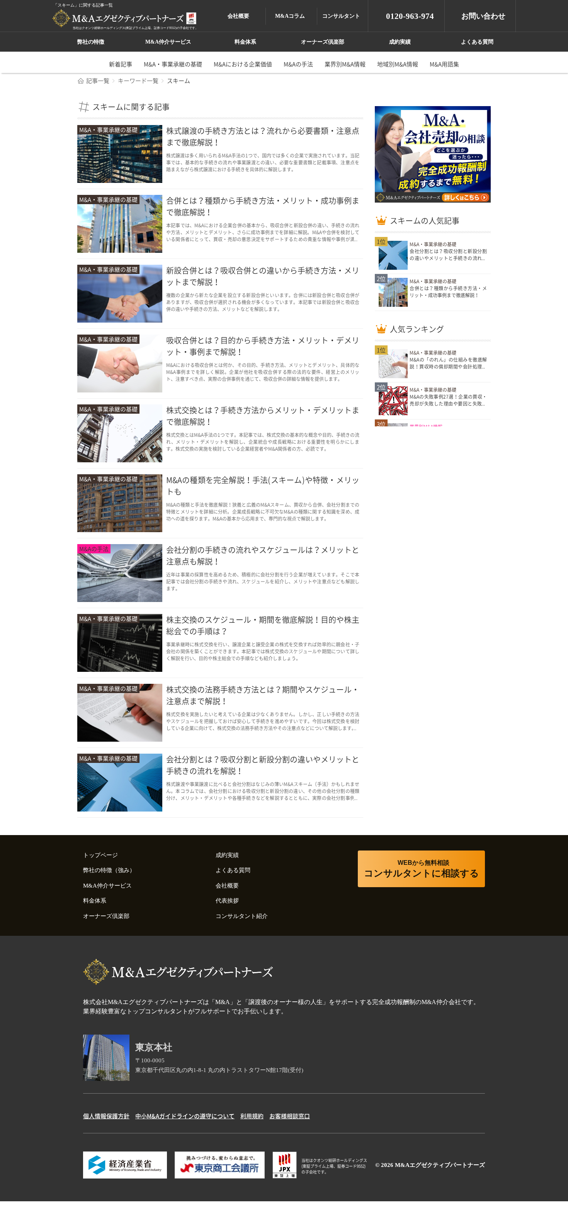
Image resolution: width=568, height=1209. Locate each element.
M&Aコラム (290, 16)
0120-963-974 (410, 16)
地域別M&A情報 (397, 64)
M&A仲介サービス (168, 42)
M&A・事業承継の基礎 (173, 64)
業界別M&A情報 (345, 64)
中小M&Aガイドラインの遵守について (185, 1116)
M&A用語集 (444, 64)
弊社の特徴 (90, 42)
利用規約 (252, 1116)
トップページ (100, 855)
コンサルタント (341, 16)
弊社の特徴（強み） (109, 870)
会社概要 (238, 16)
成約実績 (400, 42)
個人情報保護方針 (106, 1116)
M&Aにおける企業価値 (243, 64)
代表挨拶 (227, 901)
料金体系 (245, 42)
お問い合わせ (483, 16)
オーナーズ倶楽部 (322, 42)
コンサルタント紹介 (242, 916)
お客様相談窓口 (289, 1116)
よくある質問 (477, 42)
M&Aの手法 (298, 64)
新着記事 (120, 64)
